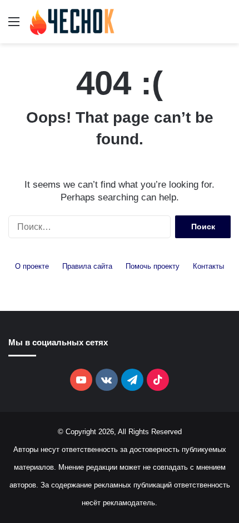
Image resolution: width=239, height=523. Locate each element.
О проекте (32, 266)
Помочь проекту (153, 266)
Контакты (208, 266)
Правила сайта (87, 266)
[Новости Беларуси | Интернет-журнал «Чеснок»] (72, 22)
